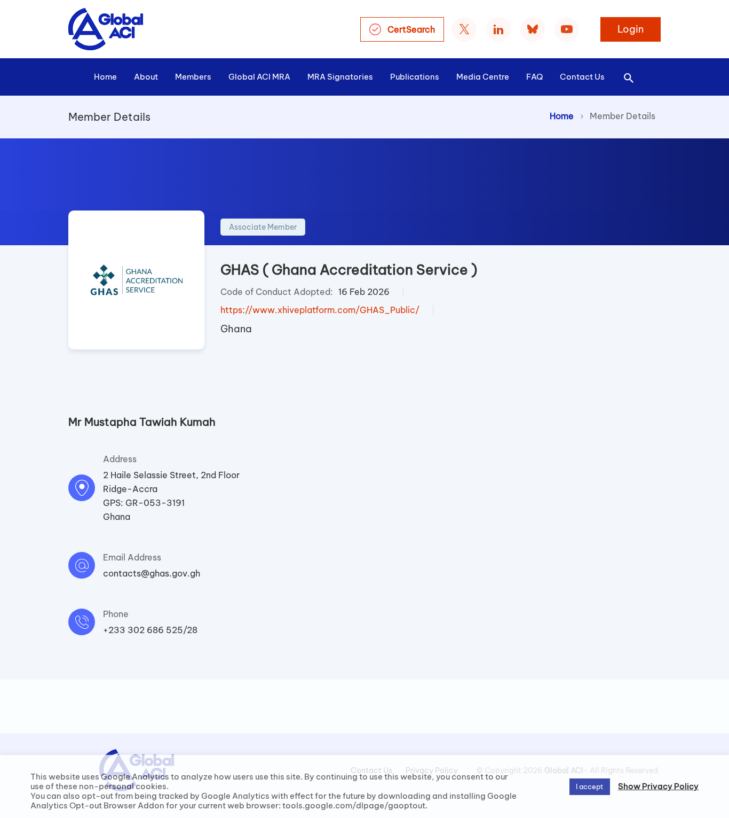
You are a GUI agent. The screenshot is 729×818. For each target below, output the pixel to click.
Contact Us (582, 77)
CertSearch (411, 29)
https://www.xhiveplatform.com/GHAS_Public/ (319, 310)
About (146, 77)
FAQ (534, 77)
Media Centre (482, 77)
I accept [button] (590, 786)
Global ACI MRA (259, 77)
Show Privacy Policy (658, 786)
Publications (414, 77)
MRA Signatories (340, 77)
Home (105, 77)
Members (193, 77)
